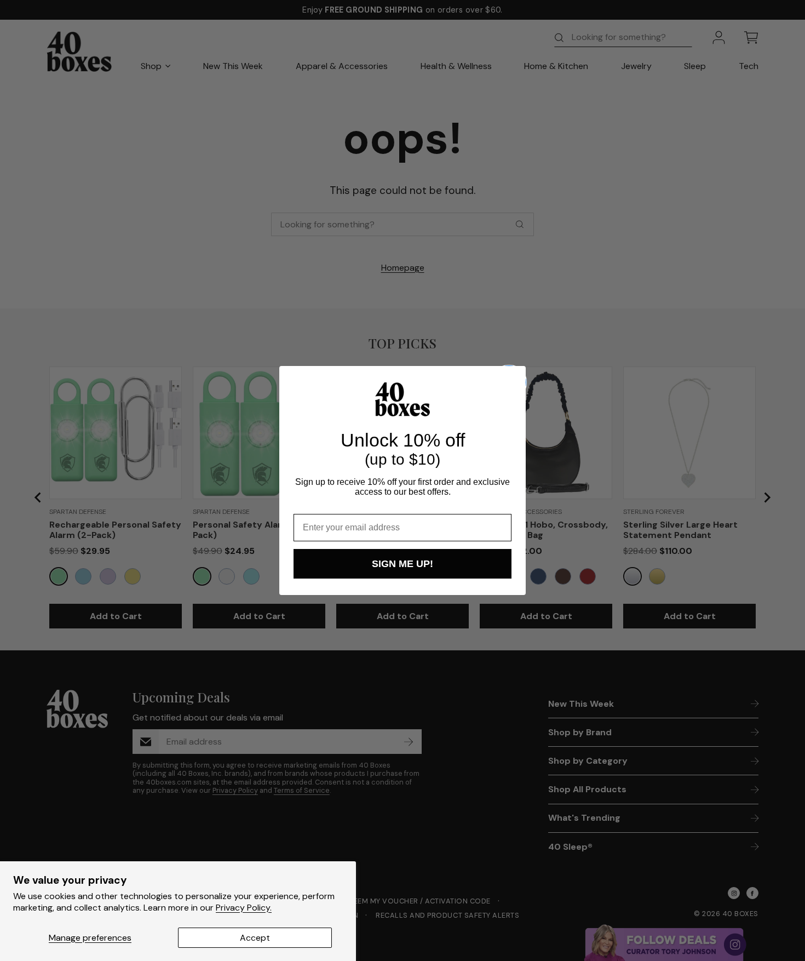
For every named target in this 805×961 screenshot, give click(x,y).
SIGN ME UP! (402, 563)
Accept (255, 937)
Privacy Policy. (244, 907)
